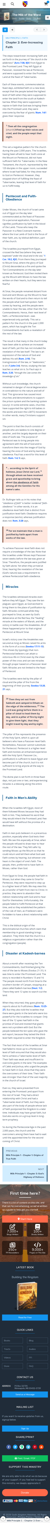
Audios (32, 1349)
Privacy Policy (25, 1516)
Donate (25, 1492)
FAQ (31, 1366)
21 (3, 689)
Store (6, 1366)
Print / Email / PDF (26, 1458)
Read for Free (25, 1317)
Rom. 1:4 (13, 458)
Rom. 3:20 (7, 372)
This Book (37, 18)
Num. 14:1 (41, 112)
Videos (7, 1357)
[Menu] (4, 4)
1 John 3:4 (14, 365)
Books (28, 18)
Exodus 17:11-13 (34, 646)
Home (14, 18)
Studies (21, 18)
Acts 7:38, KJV (22, 62)
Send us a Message (25, 1394)
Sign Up (25, 1428)
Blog (31, 1340)
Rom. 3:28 (18, 520)
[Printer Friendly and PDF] (5, 29)
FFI (30, 1357)
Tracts (7, 1349)
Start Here (26, 1219)
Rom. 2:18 (24, 358)
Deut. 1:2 (37, 988)
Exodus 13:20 (38, 685)
